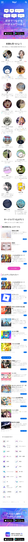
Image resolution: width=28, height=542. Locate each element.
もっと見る (14, 268)
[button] (2, 2)
